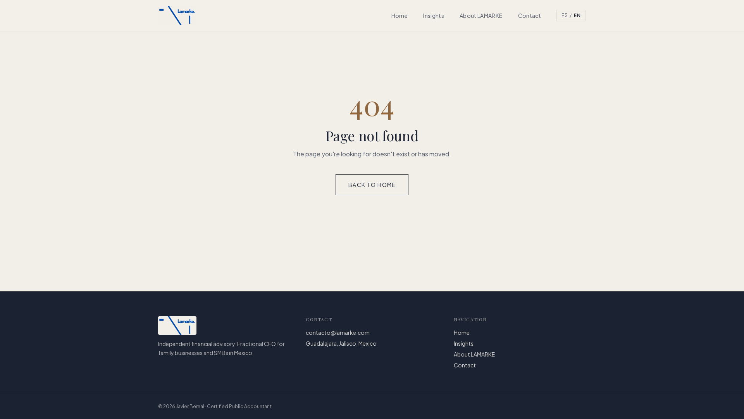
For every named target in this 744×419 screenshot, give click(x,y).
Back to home (372, 184)
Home (399, 15)
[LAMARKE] (177, 15)
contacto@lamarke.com (338, 332)
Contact (529, 15)
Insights (433, 15)
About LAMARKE (481, 15)
